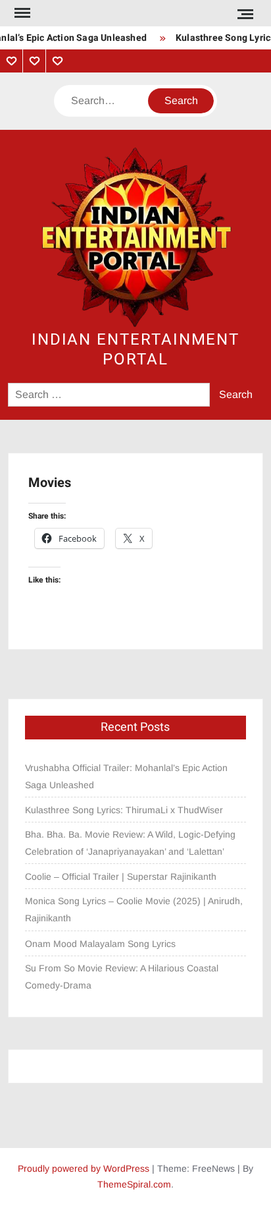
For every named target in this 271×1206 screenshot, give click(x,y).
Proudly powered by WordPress (83, 1168)
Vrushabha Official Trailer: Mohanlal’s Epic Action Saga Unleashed (126, 776)
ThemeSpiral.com (134, 1184)
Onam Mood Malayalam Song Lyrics (100, 943)
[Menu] (21, 13)
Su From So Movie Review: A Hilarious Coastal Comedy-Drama (121, 977)
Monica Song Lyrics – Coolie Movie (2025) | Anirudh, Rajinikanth (134, 909)
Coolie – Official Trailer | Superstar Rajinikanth (122, 876)
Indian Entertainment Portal (135, 349)
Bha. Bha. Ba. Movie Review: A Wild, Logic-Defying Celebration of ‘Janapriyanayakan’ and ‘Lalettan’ (130, 843)
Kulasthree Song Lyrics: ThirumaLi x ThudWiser (124, 810)
